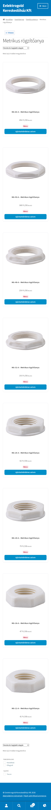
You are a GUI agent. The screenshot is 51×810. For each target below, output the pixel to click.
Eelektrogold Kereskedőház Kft (17, 8)
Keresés (19, 806)
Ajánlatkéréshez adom (25, 131)
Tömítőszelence (32, 19)
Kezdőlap (9, 19)
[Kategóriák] (44, 806)
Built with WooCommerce (35, 795)
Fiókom (6, 806)
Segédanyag (19, 19)
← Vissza (9, 32)
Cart (30, 803)
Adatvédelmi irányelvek (13, 795)
